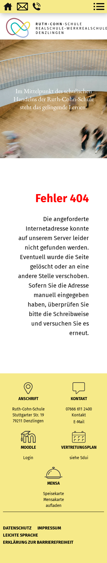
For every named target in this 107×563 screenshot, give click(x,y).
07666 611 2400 (79, 409)
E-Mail (78, 422)
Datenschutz (17, 528)
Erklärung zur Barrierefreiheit (38, 542)
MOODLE (28, 447)
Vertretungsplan (79, 447)
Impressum (49, 528)
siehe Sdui (79, 458)
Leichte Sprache (20, 535)
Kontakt (79, 415)
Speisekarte (53, 493)
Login (28, 458)
